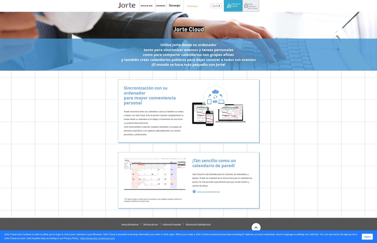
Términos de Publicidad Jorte (198, 224)
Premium (192, 6)
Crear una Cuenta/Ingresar (208, 191)
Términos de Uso (150, 224)
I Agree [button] (367, 236)
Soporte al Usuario (233, 6)
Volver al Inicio (256, 227)
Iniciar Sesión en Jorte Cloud (251, 6)
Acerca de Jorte (147, 6)
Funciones (160, 6)
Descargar (175, 6)
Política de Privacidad (171, 224)
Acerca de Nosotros (130, 224)
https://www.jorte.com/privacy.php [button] (97, 238)
